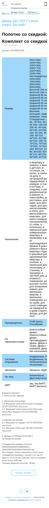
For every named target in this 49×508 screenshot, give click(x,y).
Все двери (16, 4)
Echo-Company (34, 500)
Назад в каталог (23, 473)
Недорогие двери (19, 8)
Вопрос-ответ (17, 12)
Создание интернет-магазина (18, 497)
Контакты (32, 12)
